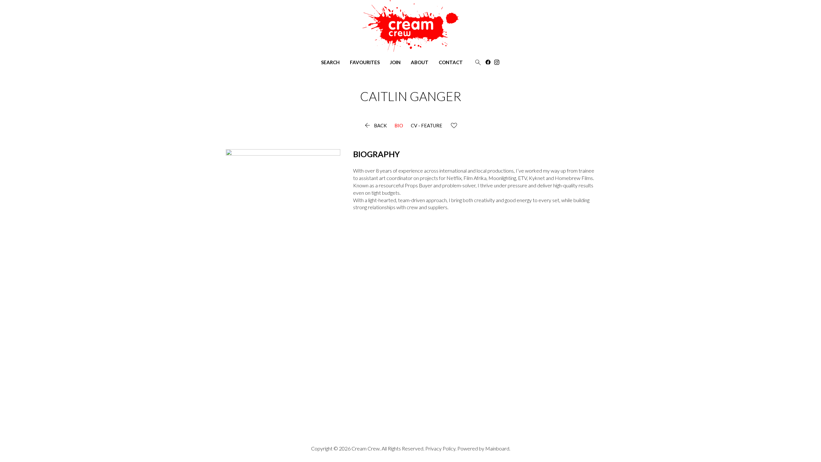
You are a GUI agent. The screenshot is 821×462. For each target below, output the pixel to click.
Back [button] (375, 125)
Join (395, 62)
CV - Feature (426, 125)
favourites (365, 62)
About (419, 62)
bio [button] (398, 125)
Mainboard (497, 448)
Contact (451, 62)
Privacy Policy (440, 448)
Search (330, 62)
